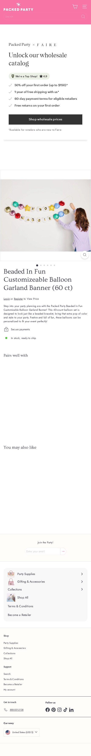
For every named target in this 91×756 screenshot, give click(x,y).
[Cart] (75, 6)
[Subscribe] (63, 551)
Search (7, 674)
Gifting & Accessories (15, 648)
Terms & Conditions (13, 679)
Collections (9, 653)
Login (7, 299)
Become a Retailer (13, 684)
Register (18, 299)
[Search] (83, 16)
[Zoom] (85, 255)
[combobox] (45, 16)
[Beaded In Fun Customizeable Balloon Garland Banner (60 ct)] (45, 376)
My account (9, 689)
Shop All (8, 658)
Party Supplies (11, 643)
